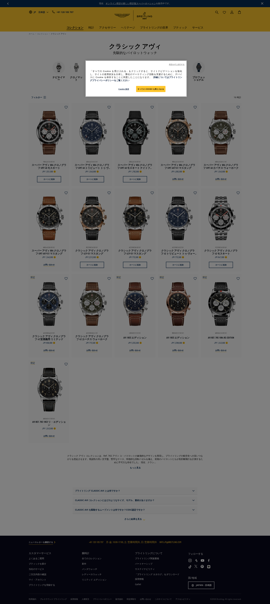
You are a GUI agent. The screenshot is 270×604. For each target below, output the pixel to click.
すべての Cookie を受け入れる (151, 89)
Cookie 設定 (123, 89)
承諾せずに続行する (177, 64)
